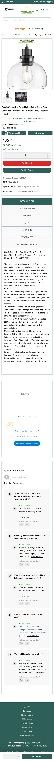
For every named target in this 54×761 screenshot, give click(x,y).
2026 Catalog (27, 719)
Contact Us (27, 711)
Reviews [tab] (25, 393)
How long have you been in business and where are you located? (30, 537)
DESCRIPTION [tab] (27, 201)
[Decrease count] (49, 156)
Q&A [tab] (27, 223)
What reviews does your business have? (29, 616)
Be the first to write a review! (27, 443)
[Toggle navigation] (46, 10)
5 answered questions (32, 119)
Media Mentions (27, 715)
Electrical (5, 35)
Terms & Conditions (27, 735)
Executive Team (27, 723)
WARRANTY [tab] (27, 237)
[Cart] (42, 10)
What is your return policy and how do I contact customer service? (29, 576)
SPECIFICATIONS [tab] (27, 208)
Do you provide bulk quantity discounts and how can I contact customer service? (28, 496)
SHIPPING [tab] (27, 230)
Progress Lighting (35, 35)
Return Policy (27, 727)
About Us (27, 707)
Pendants (48, 35)
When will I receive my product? (28, 654)
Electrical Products (19, 35)
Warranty (42, 133)
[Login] (37, 10)
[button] (27, 28)
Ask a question (30, 121)
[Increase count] (49, 154)
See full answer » (25, 517)
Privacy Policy (27, 731)
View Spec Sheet (15, 133)
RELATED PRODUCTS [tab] (27, 244)
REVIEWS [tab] (27, 216)
